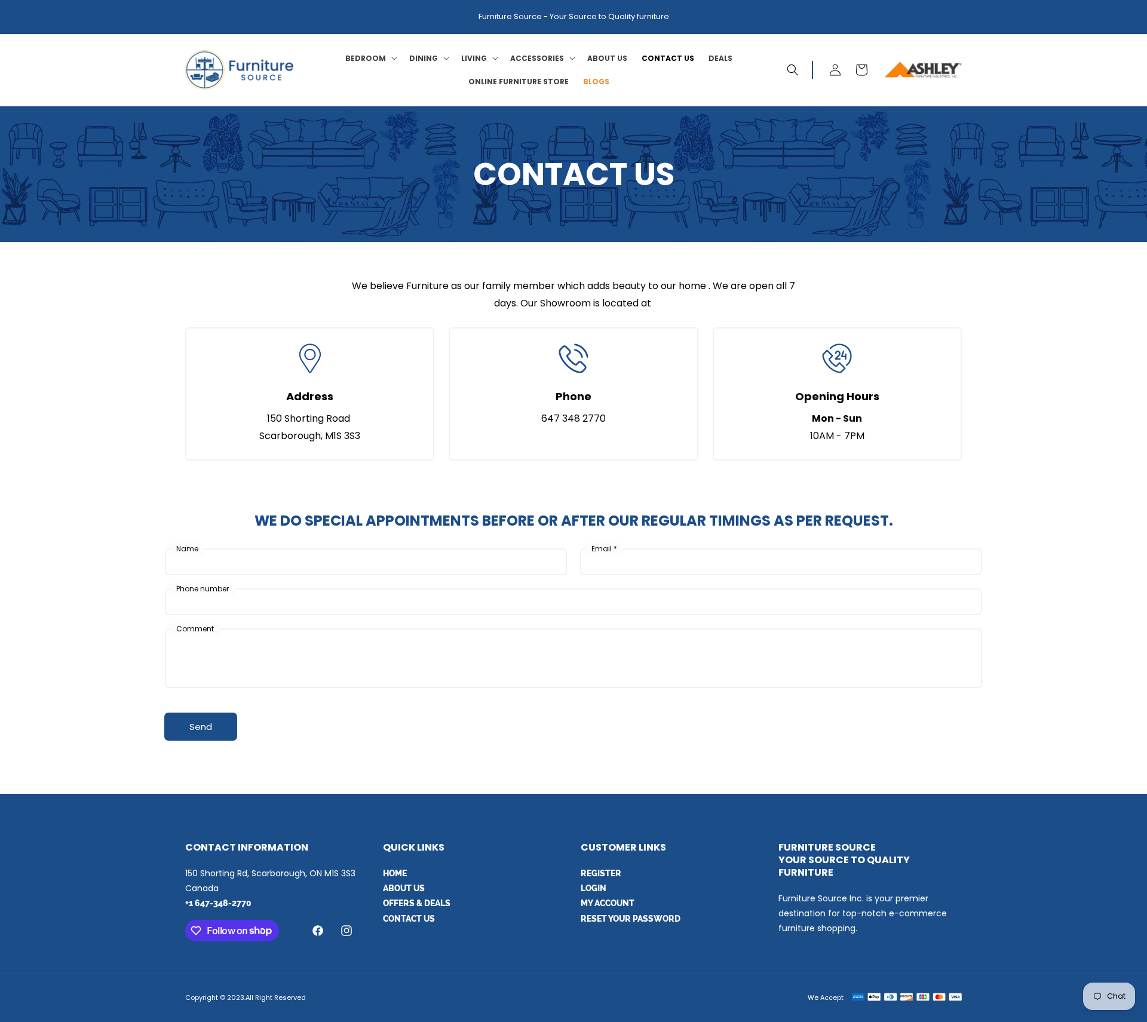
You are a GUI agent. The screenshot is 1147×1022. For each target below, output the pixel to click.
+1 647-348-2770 (218, 903)
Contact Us (409, 918)
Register (601, 873)
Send (200, 726)
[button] (370, 58)
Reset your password (630, 918)
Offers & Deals (416, 903)
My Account (607, 903)
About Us (404, 888)
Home (395, 873)
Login (593, 888)
